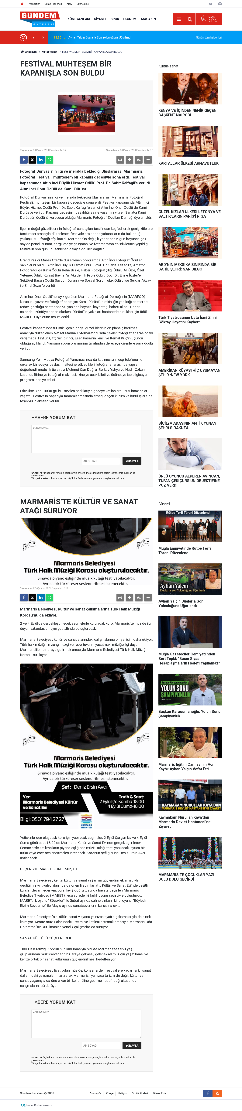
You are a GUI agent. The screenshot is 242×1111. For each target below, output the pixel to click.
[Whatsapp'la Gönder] (49, 160)
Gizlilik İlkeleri (140, 1093)
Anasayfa (31, 51)
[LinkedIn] (41, 160)
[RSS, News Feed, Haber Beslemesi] (217, 1093)
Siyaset (100, 19)
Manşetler (34, 3)
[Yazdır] (120, 160)
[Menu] (178, 19)
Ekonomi (130, 19)
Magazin (148, 19)
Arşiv (69, 3)
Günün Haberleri (53, 3)
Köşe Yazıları (78, 19)
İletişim (122, 1093)
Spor (115, 19)
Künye (110, 1093)
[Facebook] (24, 160)
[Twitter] (32, 160)
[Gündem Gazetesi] (40, 19)
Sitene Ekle (83, 3)
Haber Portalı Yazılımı (39, 1105)
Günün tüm (209, 37)
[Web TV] (211, 3)
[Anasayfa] (22, 3)
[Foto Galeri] (220, 3)
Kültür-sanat (49, 51)
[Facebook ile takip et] (208, 1093)
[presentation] (33, 37)
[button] (129, 160)
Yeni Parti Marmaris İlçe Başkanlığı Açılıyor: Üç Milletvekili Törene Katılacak (117, 37)
